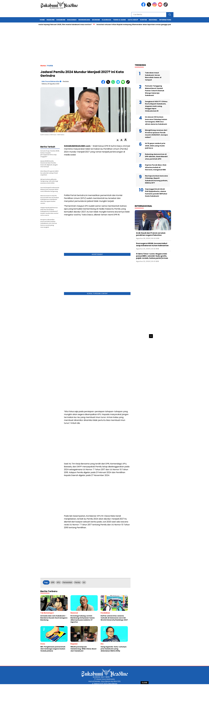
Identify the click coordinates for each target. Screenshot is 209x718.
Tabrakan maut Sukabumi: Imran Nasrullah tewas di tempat (153, 76)
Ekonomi (96, 20)
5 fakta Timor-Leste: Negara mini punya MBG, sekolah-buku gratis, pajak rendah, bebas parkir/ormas (152, 256)
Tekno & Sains (119, 20)
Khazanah (71, 20)
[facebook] (143, 6)
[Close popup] (151, 336)
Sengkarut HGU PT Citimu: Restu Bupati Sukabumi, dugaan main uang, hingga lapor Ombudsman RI (156, 106)
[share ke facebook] (103, 83)
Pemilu (77, 582)
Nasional (153, 20)
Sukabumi (60, 20)
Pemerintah (67, 582)
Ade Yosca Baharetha (50, 81)
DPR (52, 582)
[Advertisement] (104, 701)
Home (42, 20)
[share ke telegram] (118, 83)
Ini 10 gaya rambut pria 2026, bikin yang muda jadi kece (155, 145)
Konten (143, 20)
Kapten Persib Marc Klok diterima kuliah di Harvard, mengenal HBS (155, 167)
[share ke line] (123, 83)
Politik (50, 65)
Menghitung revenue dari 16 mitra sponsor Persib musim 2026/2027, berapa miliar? (156, 133)
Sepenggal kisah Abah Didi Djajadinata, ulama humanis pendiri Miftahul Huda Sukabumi (156, 192)
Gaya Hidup (133, 20)
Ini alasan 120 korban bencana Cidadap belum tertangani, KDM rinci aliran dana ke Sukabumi (156, 120)
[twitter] (149, 6)
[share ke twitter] (108, 83)
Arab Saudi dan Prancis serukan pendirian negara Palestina (150, 234)
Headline (50, 20)
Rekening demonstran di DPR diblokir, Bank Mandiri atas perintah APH (156, 156)
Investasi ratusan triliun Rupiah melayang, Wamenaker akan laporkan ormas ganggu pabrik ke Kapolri (126, 24)
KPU (58, 582)
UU (84, 582)
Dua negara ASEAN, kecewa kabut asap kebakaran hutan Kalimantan (152, 244)
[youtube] (160, 6)
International (166, 20)
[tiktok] (166, 6)
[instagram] (154, 6)
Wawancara (84, 20)
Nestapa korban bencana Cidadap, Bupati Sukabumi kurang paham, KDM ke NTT (156, 179)
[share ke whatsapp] (113, 83)
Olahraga (106, 20)
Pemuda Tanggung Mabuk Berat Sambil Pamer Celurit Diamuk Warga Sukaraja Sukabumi (154, 90)
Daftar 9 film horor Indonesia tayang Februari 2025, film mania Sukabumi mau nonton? (42, 24)
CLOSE (144, 683)
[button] (117, 140)
